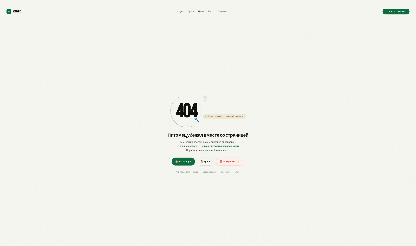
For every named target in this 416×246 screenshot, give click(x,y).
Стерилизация (209, 172)
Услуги (179, 11)
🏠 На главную (183, 161)
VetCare (14, 11)
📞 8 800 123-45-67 (396, 11)
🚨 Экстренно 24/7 (230, 161)
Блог (210, 11)
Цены (201, 11)
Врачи (191, 11)
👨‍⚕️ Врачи (205, 161)
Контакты (222, 11)
